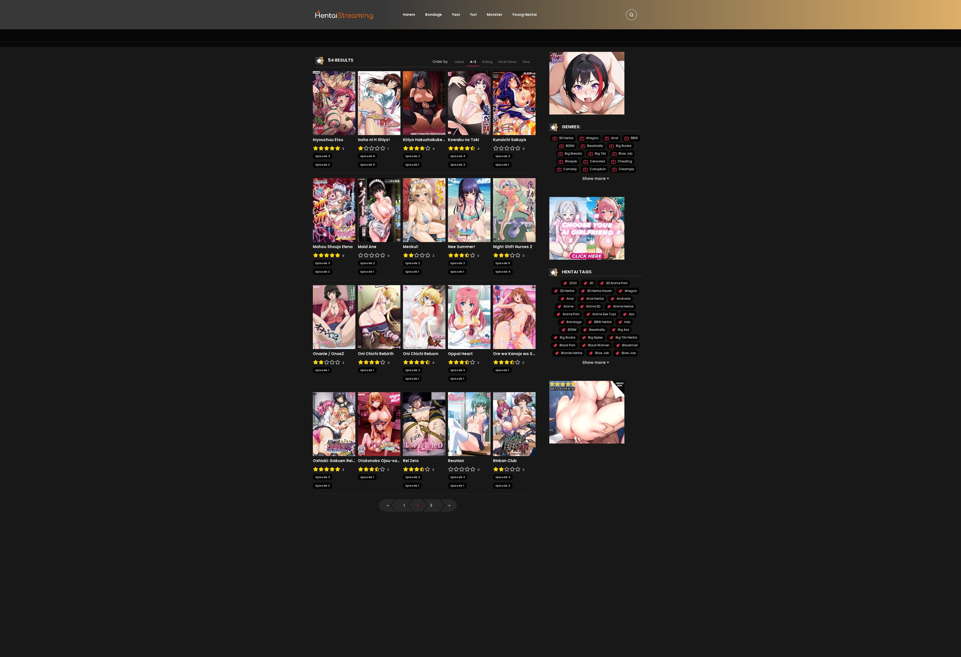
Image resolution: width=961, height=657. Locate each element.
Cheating (624, 161)
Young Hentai (524, 14)
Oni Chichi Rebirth (376, 354)
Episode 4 (457, 156)
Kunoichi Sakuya (509, 140)
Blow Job (625, 153)
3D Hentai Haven (599, 291)
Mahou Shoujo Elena (333, 247)
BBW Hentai (602, 322)
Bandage (573, 322)
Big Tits (600, 153)
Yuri (473, 14)
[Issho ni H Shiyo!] (379, 102)
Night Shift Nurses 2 (512, 247)
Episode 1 (412, 165)
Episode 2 (322, 165)
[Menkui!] (424, 209)
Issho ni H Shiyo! (374, 140)
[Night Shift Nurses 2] (514, 209)
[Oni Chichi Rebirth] (379, 316)
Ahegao (591, 138)
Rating (487, 61)
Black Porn (567, 345)
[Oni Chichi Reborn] (424, 316)
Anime (568, 306)
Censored (597, 161)
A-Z (473, 61)
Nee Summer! (461, 247)
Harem (409, 14)
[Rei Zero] (424, 423)
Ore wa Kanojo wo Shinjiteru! (514, 354)
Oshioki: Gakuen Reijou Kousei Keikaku (334, 461)
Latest (459, 61)
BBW (634, 138)
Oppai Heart (460, 354)
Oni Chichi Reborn (420, 354)
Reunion (456, 461)
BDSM (569, 146)
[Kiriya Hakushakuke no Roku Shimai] (424, 102)
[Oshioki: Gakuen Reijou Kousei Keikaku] (334, 423)
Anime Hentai (622, 306)
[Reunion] (469, 423)
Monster (494, 14)
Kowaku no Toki (463, 140)
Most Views (508, 61)
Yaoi (456, 14)
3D (591, 283)
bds (627, 322)
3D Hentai (565, 138)
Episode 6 (367, 156)
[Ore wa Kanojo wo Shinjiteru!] (514, 316)
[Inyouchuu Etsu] (334, 102)
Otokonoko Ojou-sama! (379, 461)
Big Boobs (623, 146)
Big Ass (623, 329)
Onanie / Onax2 (328, 354)
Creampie (626, 169)
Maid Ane (367, 247)
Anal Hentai (595, 298)
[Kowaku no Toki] (469, 102)
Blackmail (629, 345)
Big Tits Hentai (626, 337)
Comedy (570, 169)
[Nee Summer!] (469, 209)
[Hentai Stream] (344, 14)
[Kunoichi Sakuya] (514, 102)
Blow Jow (628, 353)
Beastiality (594, 146)
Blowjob (570, 161)
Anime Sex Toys (604, 314)
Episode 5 (367, 165)
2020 (573, 283)
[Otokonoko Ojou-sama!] (379, 423)
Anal (614, 138)
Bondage (433, 14)
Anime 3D (592, 306)
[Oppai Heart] (469, 316)
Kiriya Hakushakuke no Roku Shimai (424, 140)
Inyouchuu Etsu (328, 140)
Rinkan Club (505, 461)
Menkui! (410, 247)
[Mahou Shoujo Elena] (334, 209)
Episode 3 (322, 156)
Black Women (598, 345)
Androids (623, 298)
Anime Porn (571, 314)
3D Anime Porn (616, 283)
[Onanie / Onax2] (334, 316)
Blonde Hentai (571, 353)
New (526, 61)
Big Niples (595, 337)
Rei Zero (411, 461)
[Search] (631, 14)
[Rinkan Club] (514, 423)
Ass (631, 314)
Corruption (597, 169)
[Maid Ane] (379, 209)
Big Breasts (573, 153)
